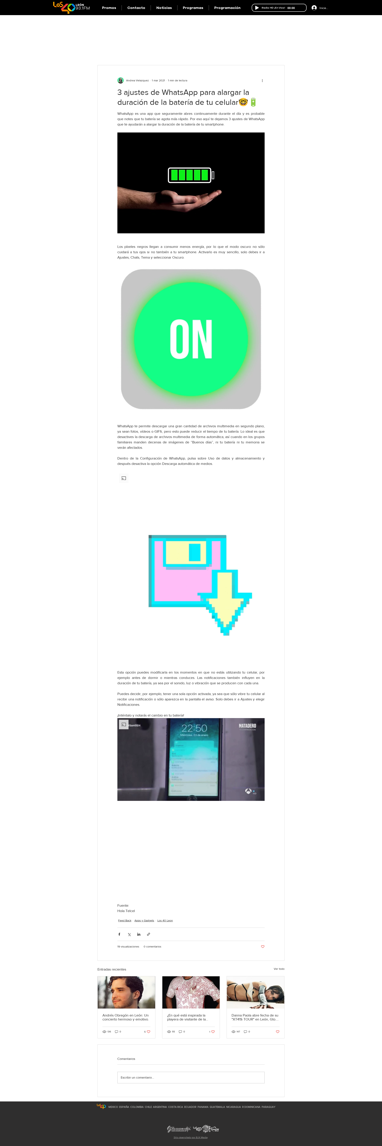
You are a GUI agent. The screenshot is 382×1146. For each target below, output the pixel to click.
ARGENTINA (160, 1106)
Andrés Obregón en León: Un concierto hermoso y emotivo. (125, 1017)
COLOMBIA (137, 1106)
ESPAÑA (124, 1106)
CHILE (148, 1106)
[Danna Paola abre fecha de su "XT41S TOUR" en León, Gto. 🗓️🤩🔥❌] (255, 992)
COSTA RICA (175, 1106)
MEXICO (113, 1106)
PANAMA (203, 1106)
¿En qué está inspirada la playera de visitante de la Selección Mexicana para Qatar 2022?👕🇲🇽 (186, 1017)
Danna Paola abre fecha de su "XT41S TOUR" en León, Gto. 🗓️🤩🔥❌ (255, 1017)
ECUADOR (190, 1106)
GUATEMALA (217, 1106)
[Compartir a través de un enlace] (148, 934)
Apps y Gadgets (144, 920)
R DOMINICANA (251, 1106)
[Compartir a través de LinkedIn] (139, 934)
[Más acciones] (262, 80)
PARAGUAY (268, 1106)
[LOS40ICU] (101, 1106)
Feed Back (124, 920)
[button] (193, 7)
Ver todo (279, 968)
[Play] (257, 8)
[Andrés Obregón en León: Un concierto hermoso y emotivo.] (126, 992)
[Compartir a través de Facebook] (119, 934)
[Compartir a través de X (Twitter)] (129, 934)
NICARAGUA (233, 1106)
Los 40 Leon (165, 920)
